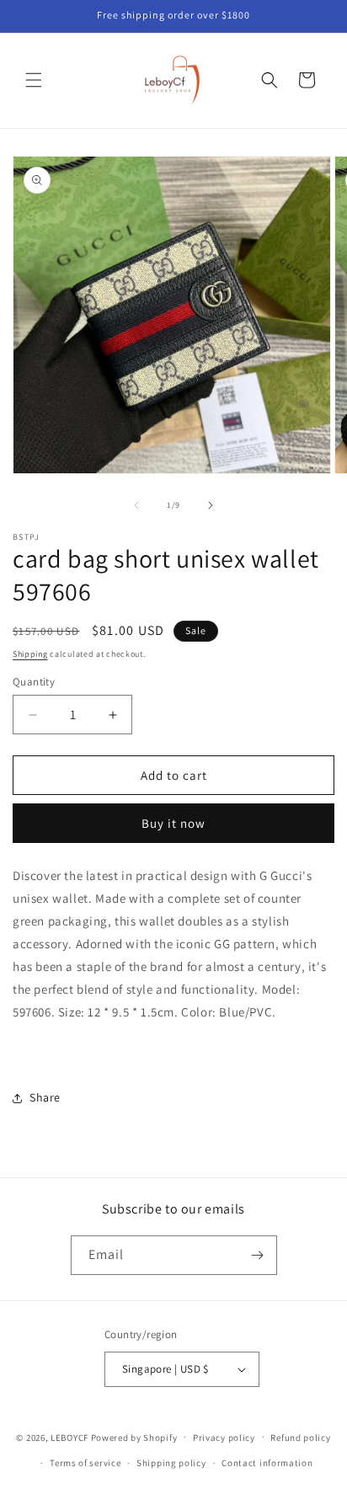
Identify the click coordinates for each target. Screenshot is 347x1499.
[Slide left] (136, 505)
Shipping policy (171, 1463)
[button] (33, 80)
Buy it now (173, 823)
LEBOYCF (69, 1437)
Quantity (34, 682)
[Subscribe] (257, 1255)
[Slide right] (210, 505)
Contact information (267, 1463)
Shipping (30, 653)
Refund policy (300, 1437)
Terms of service (85, 1463)
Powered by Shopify (134, 1437)
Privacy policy (224, 1437)
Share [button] (45, 1097)
